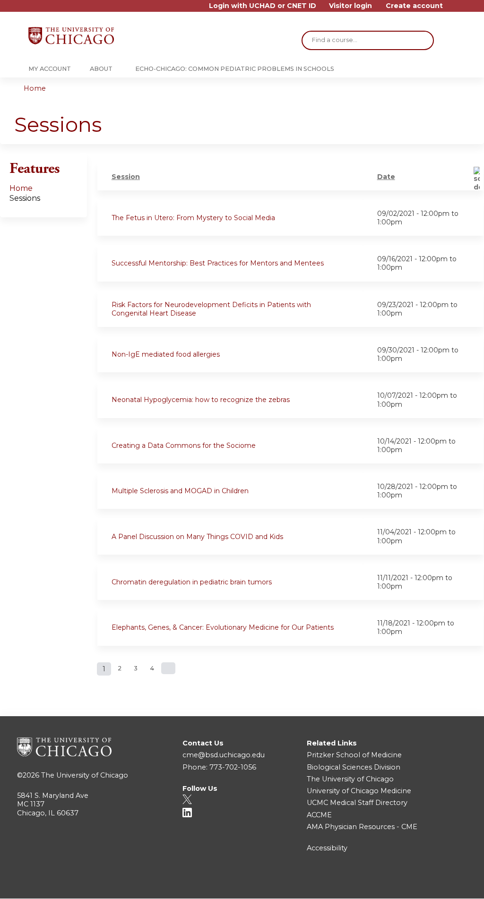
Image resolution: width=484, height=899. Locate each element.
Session (126, 176)
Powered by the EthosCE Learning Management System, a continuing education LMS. (436, 883)
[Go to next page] (168, 668)
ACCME (319, 815)
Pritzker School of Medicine (354, 755)
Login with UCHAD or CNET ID (262, 5)
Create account (414, 5)
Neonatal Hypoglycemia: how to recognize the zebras (201, 399)
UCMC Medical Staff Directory (357, 802)
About (101, 68)
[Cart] (453, 9)
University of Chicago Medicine (359, 791)
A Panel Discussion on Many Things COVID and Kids (197, 536)
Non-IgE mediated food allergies (166, 354)
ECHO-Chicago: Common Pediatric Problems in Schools (234, 68)
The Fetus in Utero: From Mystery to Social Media (193, 218)
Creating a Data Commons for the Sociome (184, 445)
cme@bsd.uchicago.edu (223, 755)
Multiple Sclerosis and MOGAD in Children (180, 491)
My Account (49, 68)
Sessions (24, 198)
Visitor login (350, 5)
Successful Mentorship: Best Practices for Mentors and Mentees (218, 263)
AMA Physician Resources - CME (362, 826)
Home (35, 88)
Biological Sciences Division (353, 767)
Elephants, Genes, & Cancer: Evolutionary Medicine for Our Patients (223, 627)
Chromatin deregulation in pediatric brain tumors (192, 582)
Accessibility (327, 848)
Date (386, 176)
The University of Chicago (84, 775)
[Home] (71, 35)
